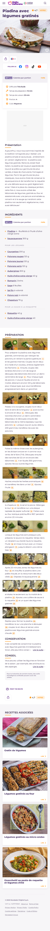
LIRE (42, 756)
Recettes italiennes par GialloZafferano (20, 3)
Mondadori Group (11, 915)
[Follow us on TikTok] (33, 66)
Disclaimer (21, 911)
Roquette (12, 313)
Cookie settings (10, 911)
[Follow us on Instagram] (27, 66)
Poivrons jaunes (15, 261)
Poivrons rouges (15, 256)
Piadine (11, 231)
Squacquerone (14, 238)
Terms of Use (33, 904)
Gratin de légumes (15, 750)
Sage (9, 285)
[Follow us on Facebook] (20, 66)
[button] (36, 649)
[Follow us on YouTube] (39, 66)
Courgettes (13, 251)
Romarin (11, 281)
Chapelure (12, 300)
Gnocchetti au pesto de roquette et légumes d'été (23, 881)
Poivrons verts (14, 266)
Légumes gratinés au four (19, 794)
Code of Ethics (32, 911)
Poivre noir (12, 295)
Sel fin (10, 290)
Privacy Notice (10, 907)
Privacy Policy (22, 907)
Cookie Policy (33, 907)
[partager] (6, 59)
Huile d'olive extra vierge (19, 276)
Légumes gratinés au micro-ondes (24, 837)
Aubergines (13, 271)
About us (24, 904)
